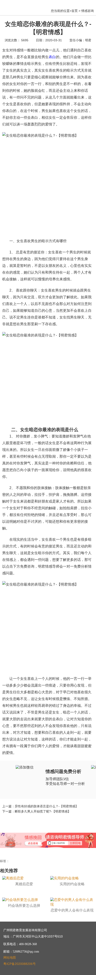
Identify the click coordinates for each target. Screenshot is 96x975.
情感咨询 (87, 11)
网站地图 (9, 957)
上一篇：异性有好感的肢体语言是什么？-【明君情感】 (40, 806)
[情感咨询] (71, 838)
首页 (74, 11)
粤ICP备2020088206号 (19, 964)
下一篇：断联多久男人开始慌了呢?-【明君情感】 (36, 811)
